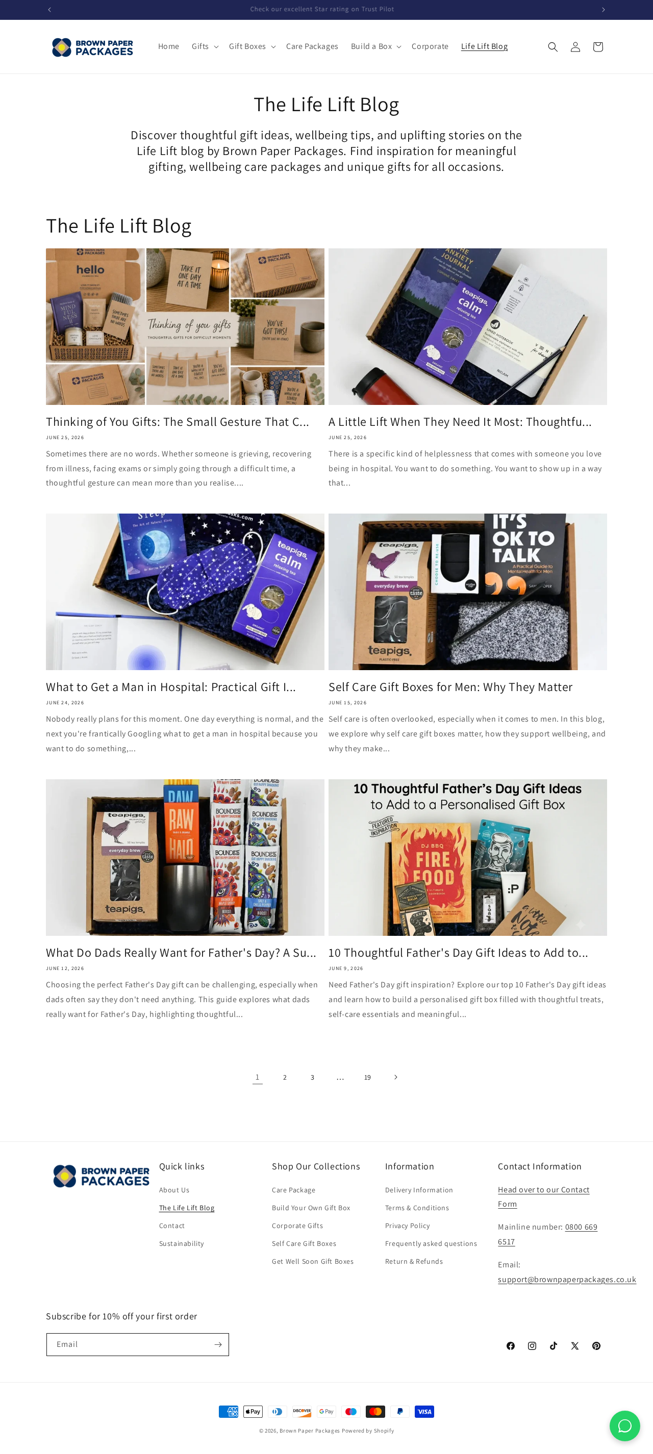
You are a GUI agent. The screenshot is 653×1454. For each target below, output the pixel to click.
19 (367, 1077)
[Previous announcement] (49, 9)
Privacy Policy (407, 1225)
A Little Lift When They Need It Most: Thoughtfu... (460, 421)
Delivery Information (419, 1189)
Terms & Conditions (417, 1207)
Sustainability (181, 1243)
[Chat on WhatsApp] (625, 1426)
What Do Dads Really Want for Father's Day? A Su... (181, 952)
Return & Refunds (414, 1261)
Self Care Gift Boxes (304, 1243)
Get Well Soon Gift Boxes (313, 1261)
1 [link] (258, 1077)
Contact (172, 1225)
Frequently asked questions (431, 1243)
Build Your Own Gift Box (311, 1207)
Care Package (293, 1189)
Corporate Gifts (297, 1225)
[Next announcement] (603, 9)
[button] (204, 46)
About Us (174, 1189)
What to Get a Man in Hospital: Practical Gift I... (171, 687)
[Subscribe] (218, 1345)
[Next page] (395, 1077)
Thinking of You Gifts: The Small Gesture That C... (178, 421)
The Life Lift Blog (187, 1207)
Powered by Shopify (368, 1430)
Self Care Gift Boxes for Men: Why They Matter (451, 687)
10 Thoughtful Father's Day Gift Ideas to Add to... (459, 952)
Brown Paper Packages (310, 1430)
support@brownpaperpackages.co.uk (567, 1279)
